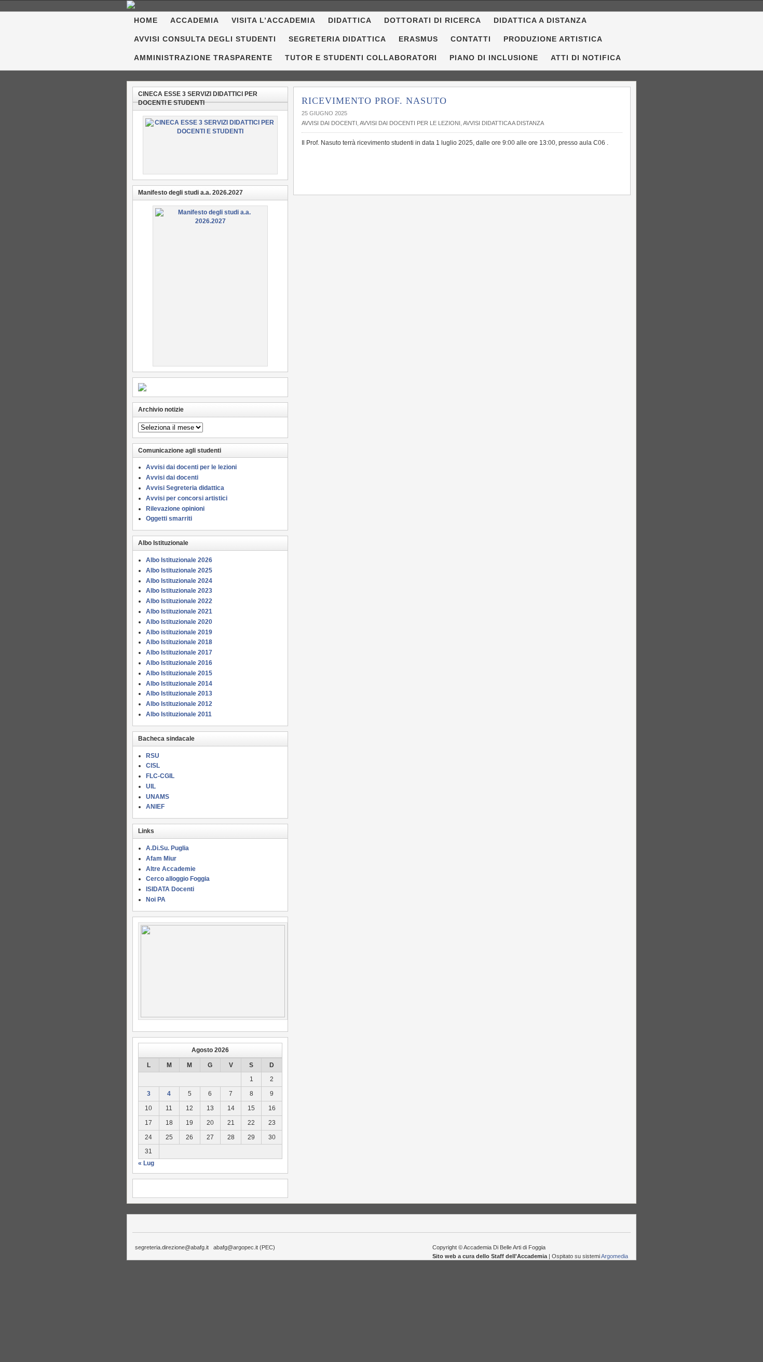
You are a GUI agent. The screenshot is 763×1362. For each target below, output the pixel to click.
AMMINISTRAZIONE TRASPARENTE (203, 57)
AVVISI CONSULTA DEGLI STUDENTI (205, 39)
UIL (151, 786)
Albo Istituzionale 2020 (179, 621)
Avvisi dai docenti (329, 123)
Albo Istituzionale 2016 (179, 662)
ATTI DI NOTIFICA (586, 57)
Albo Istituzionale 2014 (179, 683)
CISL (153, 765)
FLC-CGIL (160, 776)
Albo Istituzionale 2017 (179, 652)
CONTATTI (471, 39)
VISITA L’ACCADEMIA (273, 20)
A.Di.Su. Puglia (167, 848)
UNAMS (157, 796)
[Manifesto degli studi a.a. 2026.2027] (210, 286)
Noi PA (156, 899)
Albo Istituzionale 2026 (179, 560)
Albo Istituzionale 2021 (179, 611)
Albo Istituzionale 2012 (179, 703)
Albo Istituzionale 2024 (179, 580)
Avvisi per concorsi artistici (186, 498)
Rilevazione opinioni (175, 508)
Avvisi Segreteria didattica (185, 488)
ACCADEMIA (194, 20)
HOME (146, 20)
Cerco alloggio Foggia (178, 878)
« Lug (146, 1163)
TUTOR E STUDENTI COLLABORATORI (361, 57)
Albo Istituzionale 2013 (179, 693)
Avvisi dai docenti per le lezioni (410, 123)
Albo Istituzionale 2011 (179, 714)
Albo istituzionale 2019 (179, 632)
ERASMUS (418, 39)
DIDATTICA (350, 20)
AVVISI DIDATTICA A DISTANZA (503, 123)
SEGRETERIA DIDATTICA (337, 39)
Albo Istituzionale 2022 (179, 601)
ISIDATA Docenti (170, 889)
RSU (152, 755)
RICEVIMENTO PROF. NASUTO (374, 101)
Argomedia (614, 1256)
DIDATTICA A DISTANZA (540, 20)
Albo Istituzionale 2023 (179, 590)
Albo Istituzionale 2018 (179, 642)
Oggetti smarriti (169, 518)
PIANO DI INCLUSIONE (493, 57)
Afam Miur (161, 858)
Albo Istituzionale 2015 (179, 673)
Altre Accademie (171, 869)
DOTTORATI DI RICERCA (432, 20)
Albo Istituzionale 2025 (179, 570)
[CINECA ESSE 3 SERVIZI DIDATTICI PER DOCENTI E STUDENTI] (210, 145)
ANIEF (155, 806)
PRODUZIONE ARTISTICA (553, 39)
